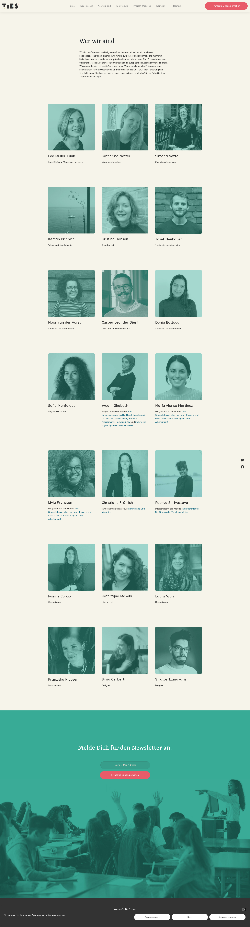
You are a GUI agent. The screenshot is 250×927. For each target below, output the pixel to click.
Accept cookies (152, 917)
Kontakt (160, 5)
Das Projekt (86, 5)
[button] (244, 909)
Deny (190, 917)
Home (71, 5)
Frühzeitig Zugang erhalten (226, 5)
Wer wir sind (104, 5)
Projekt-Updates (142, 5)
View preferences (227, 917)
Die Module (122, 5)
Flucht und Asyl (123, 422)
